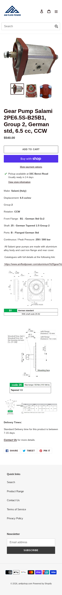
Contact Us (10, 440)
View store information (19, 182)
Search (11, 482)
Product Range (15, 491)
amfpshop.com (25, 583)
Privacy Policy (15, 518)
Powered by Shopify (42, 583)
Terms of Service (16, 509)
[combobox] (30, 26)
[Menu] (56, 11)
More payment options (31, 167)
